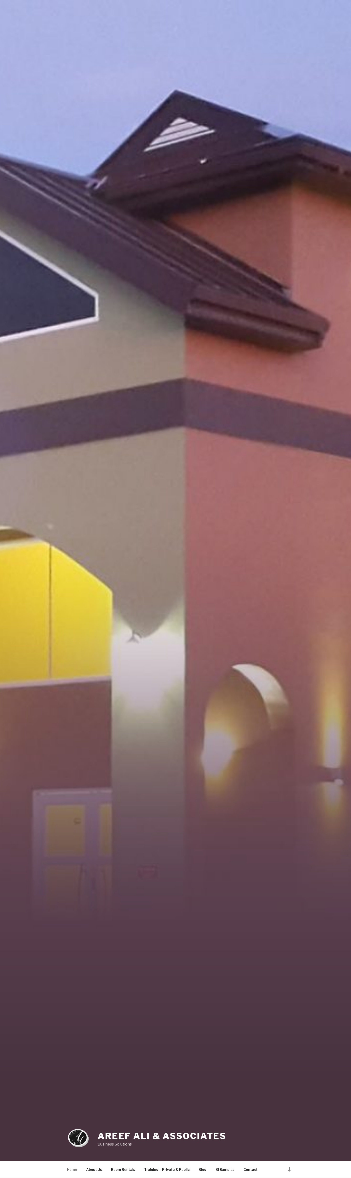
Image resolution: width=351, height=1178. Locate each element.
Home (72, 1169)
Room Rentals (123, 1169)
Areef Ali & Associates (162, 1136)
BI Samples (225, 1169)
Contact (251, 1169)
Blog (203, 1169)
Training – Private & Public (167, 1169)
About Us (94, 1169)
